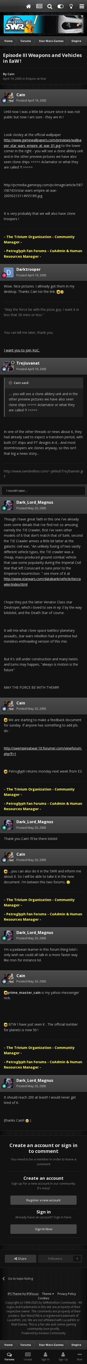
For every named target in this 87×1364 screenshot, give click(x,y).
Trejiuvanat (28, 363)
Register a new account (43, 1200)
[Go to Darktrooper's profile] (9, 272)
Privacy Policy (67, 1294)
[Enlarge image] (58, 291)
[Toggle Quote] (11, 383)
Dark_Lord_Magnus (34, 502)
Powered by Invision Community (43, 1333)
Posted (31, 100)
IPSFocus (32, 1294)
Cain (10, 74)
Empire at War (36, 78)
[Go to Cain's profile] (9, 98)
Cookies (43, 1298)
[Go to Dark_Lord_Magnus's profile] (9, 505)
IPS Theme (15, 1294)
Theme (47, 1294)
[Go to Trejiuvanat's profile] (9, 366)
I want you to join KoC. (22, 350)
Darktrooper (28, 269)
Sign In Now (43, 1229)
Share (22, 1258)
